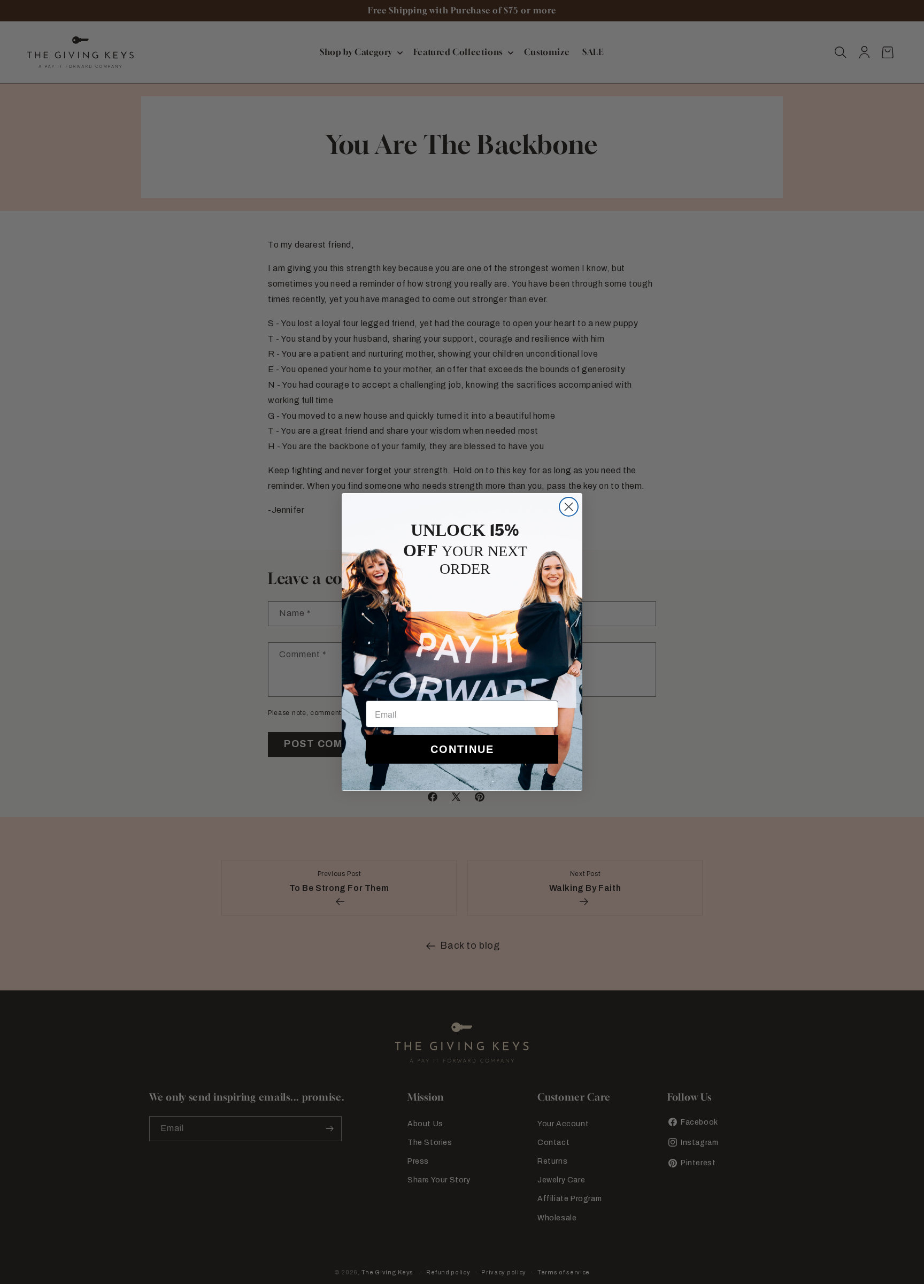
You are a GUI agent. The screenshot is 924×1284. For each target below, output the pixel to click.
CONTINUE (462, 749)
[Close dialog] (568, 506)
